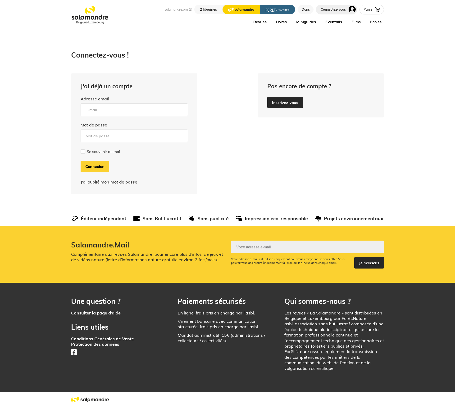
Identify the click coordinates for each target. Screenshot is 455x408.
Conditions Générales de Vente (102, 338)
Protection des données (95, 344)
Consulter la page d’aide (96, 313)
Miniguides (306, 21)
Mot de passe (94, 125)
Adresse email (95, 99)
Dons (306, 9)
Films (356, 21)
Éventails (333, 21)
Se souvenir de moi (103, 151)
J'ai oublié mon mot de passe (109, 182)
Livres (281, 21)
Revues (260, 21)
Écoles (376, 21)
